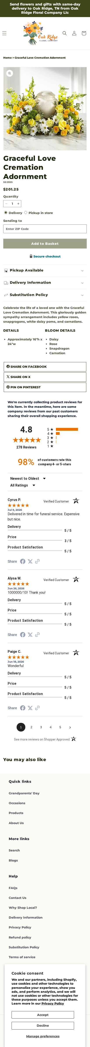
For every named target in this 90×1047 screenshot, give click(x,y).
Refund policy (20, 937)
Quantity (10, 196)
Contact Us (17, 898)
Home (7, 57)
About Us (16, 823)
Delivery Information (26, 917)
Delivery (16, 213)
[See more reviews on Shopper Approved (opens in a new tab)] (37, 562)
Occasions (17, 803)
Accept (42, 1015)
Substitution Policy (24, 947)
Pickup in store (41, 213)
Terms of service (22, 957)
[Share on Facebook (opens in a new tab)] (22, 562)
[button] (64, 33)
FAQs (13, 888)
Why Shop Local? (23, 908)
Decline (43, 1026)
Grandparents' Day (24, 793)
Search (14, 850)
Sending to (19, 221)
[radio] (64, 429)
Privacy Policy (53, 1003)
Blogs (13, 860)
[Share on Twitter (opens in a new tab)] (30, 562)
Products (16, 813)
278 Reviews (30, 447)
